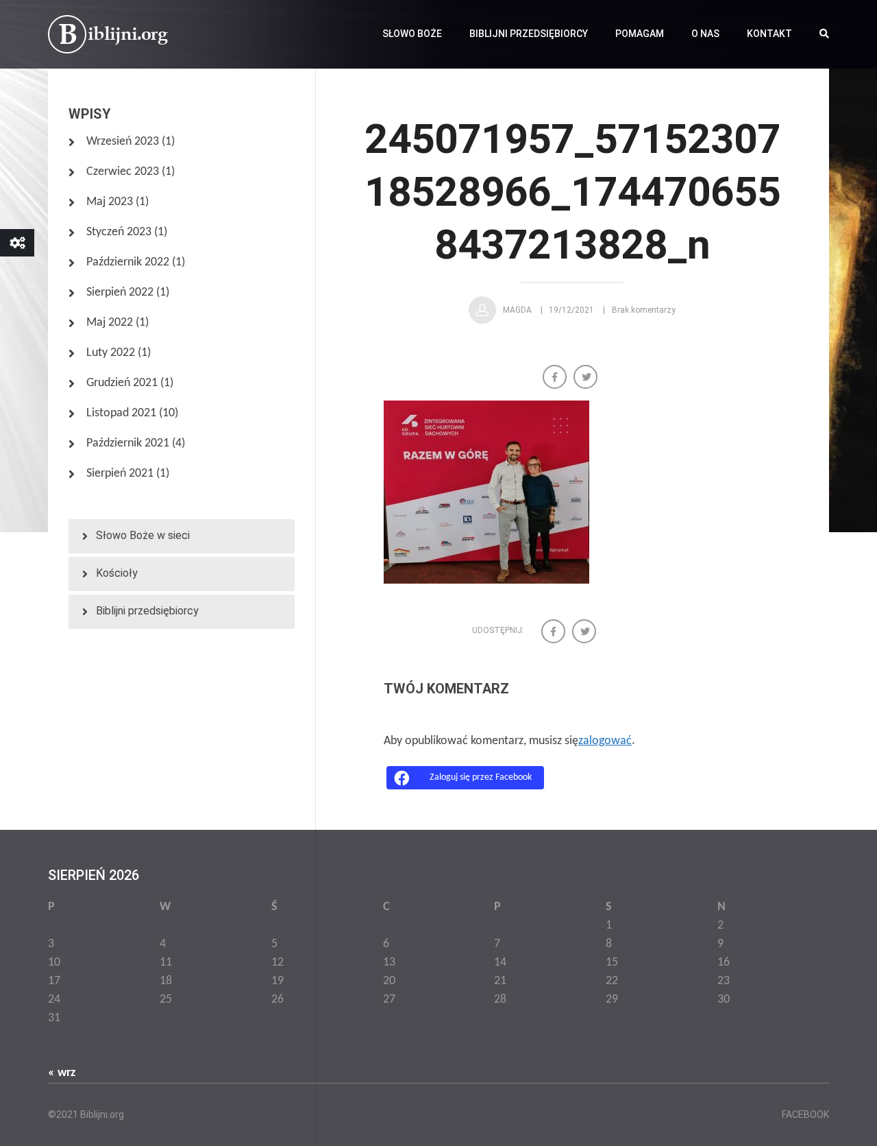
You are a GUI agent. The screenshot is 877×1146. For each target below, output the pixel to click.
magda (517, 310)
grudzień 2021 (122, 383)
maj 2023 (109, 201)
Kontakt (769, 33)
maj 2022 (109, 322)
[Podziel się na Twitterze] (587, 378)
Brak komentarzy (644, 310)
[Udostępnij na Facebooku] (556, 378)
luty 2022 (110, 352)
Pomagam (639, 33)
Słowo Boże (412, 33)
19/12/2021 (571, 310)
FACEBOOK (805, 1114)
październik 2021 (127, 443)
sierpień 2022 (119, 292)
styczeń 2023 (118, 232)
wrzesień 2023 (122, 141)
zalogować (605, 741)
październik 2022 (127, 262)
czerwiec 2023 (122, 171)
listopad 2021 (121, 413)
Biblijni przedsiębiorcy (528, 33)
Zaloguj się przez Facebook (481, 777)
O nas (705, 33)
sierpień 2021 (119, 473)
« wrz (61, 1072)
